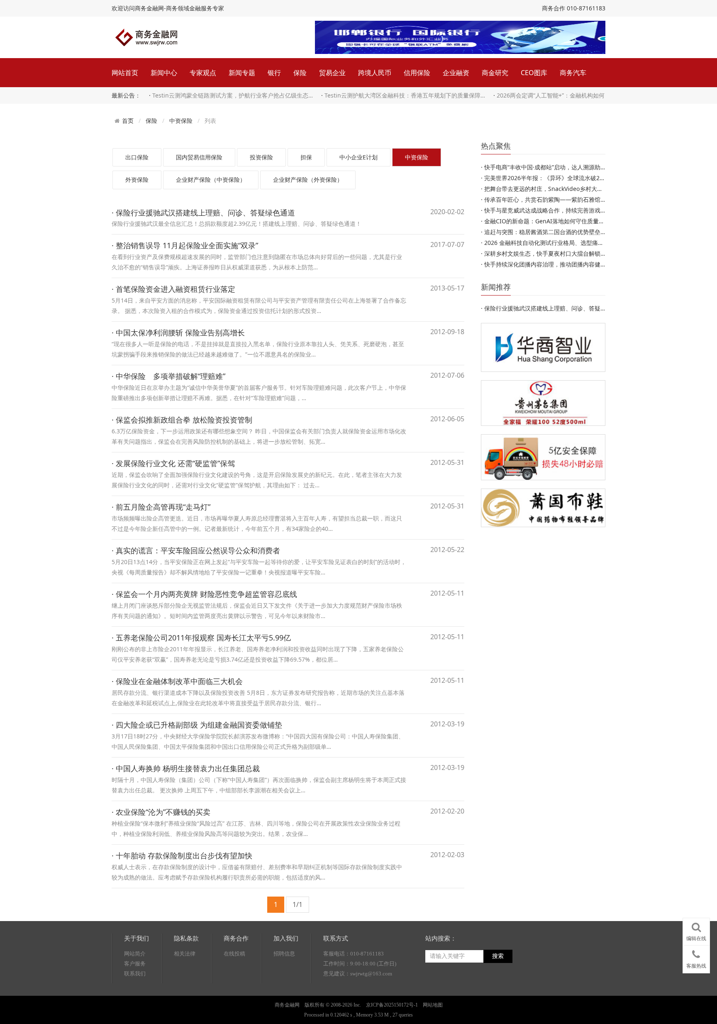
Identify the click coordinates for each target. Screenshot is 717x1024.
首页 (128, 121)
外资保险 (137, 179)
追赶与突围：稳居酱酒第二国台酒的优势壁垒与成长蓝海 (556, 232)
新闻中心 (164, 72)
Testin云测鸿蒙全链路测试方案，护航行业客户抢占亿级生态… (232, 95)
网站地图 (433, 1005)
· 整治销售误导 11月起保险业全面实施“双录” (185, 245)
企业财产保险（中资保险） (211, 179)
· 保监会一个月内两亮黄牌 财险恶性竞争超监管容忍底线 (204, 594)
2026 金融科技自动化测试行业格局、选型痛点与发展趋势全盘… (566, 243)
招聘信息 (284, 954)
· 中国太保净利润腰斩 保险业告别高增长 (178, 332)
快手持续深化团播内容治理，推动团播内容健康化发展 (554, 264)
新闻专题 (242, 72)
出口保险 (137, 157)
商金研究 (495, 72)
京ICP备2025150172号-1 (392, 1005)
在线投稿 (234, 954)
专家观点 (203, 72)
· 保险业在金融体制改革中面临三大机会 (177, 681)
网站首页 (125, 72)
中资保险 (181, 121)
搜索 (498, 956)
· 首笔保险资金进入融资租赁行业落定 (173, 289)
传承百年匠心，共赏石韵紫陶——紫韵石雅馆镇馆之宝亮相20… (565, 199)
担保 (306, 157)
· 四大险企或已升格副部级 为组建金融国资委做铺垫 (197, 725)
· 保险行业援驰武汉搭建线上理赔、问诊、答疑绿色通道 (203, 213)
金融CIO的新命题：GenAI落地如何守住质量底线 (547, 221)
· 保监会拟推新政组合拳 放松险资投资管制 (182, 420)
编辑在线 (696, 938)
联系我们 (135, 973)
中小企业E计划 (358, 157)
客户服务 (135, 963)
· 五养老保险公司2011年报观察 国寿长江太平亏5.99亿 (201, 638)
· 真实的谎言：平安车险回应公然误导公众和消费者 (196, 550)
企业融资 (456, 72)
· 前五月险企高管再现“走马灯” (161, 507)
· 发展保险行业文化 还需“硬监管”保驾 (173, 463)
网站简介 (135, 954)
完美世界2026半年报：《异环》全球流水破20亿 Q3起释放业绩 (565, 178)
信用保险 (417, 72)
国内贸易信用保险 (199, 157)
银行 (274, 72)
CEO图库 (534, 72)
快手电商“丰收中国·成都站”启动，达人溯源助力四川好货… (559, 167)
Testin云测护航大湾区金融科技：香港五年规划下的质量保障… (404, 95)
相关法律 (184, 954)
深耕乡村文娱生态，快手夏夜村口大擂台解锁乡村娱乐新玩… (562, 253)
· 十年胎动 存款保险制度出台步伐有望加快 (182, 855)
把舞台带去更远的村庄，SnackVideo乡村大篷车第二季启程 (561, 189)
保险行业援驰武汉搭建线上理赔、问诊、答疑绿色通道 (554, 308)
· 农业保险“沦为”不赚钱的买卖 (161, 812)
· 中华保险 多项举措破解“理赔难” (168, 376)
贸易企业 (332, 72)
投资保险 (261, 157)
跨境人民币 (374, 72)
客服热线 (696, 966)
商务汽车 (573, 72)
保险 (300, 72)
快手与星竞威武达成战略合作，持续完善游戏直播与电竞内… (562, 210)
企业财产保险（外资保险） (308, 179)
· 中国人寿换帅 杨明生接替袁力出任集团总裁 (186, 768)
